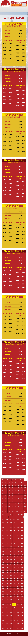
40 (21, 490)
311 (11, 604)
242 (22, 572)
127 (18, 522)
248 (22, 575)
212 (22, 559)
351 (3, 623)
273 (3, 588)
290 (22, 594)
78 (15, 503)
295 (18, 596)
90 (2, 509)
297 (3, 599)
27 (6, 487)
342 (14, 618)
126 (14, 522)
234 (14, 570)
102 (17, 511)
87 (18, 506)
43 (6, 493)
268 (7, 586)
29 (12, 487)
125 (11, 522)
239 (11, 572)
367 (18, 628)
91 (6, 509)
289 (18, 594)
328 (7, 612)
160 (7, 538)
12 (9, 482)
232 (7, 570)
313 (18, 604)
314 (22, 604)
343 (18, 618)
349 (18, 620)
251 (11, 578)
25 (25, 485)
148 (7, 533)
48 (21, 493)
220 (7, 564)
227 (11, 567)
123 (3, 522)
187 (18, 549)
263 (11, 583)
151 (18, 533)
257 (11, 580)
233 (11, 570)
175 (18, 543)
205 (18, 557)
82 (2, 506)
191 (11, 551)
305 (11, 602)
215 (11, 562)
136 (7, 527)
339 (3, 618)
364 (7, 628)
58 (2, 498)
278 (22, 588)
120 (14, 519)
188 (22, 549)
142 (7, 530)
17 (25, 482)
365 (11, 628)
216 (14, 562)
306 (14, 602)
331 (18, 612)
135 (3, 527)
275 (11, 588)
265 (18, 583)
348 (14, 620)
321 (3, 610)
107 (11, 514)
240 (14, 572)
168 (14, 541)
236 (22, 570)
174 (14, 543)
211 (18, 559)
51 (6, 495)
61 (12, 498)
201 (3, 557)
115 (18, 517)
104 (25, 511)
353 (11, 623)
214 (7, 562)
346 (7, 620)
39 (18, 490)
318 (14, 607)
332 (22, 612)
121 (18, 519)
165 (3, 541)
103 (21, 511)
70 (15, 501)
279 (3, 591)
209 (11, 559)
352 (7, 623)
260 (22, 580)
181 (18, 546)
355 (18, 623)
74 (2, 503)
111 (3, 517)
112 (7, 517)
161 (11, 538)
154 (7, 535)
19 (6, 485)
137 (11, 527)
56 (21, 495)
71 (18, 501)
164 (22, 538)
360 (14, 626)
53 (12, 495)
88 (21, 506)
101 (13, 511)
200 (22, 554)
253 (18, 578)
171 (3, 543)
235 (18, 570)
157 (18, 535)
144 (14, 530)
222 (14, 564)
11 (5, 482)
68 (9, 501)
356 (22, 623)
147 (3, 533)
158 (22, 535)
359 (11, 626)
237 (3, 572)
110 (22, 514)
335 (11, 615)
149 (11, 533)
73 (25, 501)
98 (2, 511)
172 (7, 543)
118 (7, 519)
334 (7, 615)
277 (18, 588)
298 (7, 599)
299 (11, 599)
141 (3, 530)
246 (14, 575)
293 (11, 596)
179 (11, 546)
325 (18, 610)
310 (7, 604)
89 (25, 506)
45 (12, 493)
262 (7, 583)
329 (11, 612)
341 (11, 618)
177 (3, 546)
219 (3, 564)
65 (25, 498)
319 (18, 607)
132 (14, 525)
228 (14, 567)
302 (22, 599)
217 (18, 562)
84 (9, 506)
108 (14, 514)
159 (3, 538)
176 (22, 543)
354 (14, 623)
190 (7, 551)
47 (18, 493)
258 (14, 580)
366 (14, 628)
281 (11, 591)
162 (14, 538)
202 (7, 557)
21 (12, 485)
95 (18, 509)
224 (22, 564)
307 (18, 602)
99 (6, 511)
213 (3, 562)
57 (25, 495)
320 (22, 607)
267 (3, 586)
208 (7, 559)
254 (22, 578)
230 (22, 567)
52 (9, 495)
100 (9, 511)
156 (14, 535)
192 (14, 551)
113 (10, 517)
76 (9, 503)
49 (25, 493)
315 (3, 607)
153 (3, 535)
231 (3, 570)
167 (11, 541)
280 (7, 591)
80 (21, 503)
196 (7, 554)
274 (7, 588)
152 (22, 533)
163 (18, 538)
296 (22, 596)
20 (9, 485)
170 (22, 541)
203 (11, 557)
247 (18, 575)
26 (2, 487)
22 (15, 485)
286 (7, 594)
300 (14, 599)
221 (11, 564)
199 (18, 554)
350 (22, 620)
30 (15, 487)
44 (9, 493)
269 (11, 586)
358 (7, 626)
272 (22, 586)
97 (25, 509)
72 (21, 501)
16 (21, 482)
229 (18, 567)
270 (14, 586)
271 (18, 586)
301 (18, 599)
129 (3, 525)
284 (22, 591)
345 (3, 620)
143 (11, 530)
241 (18, 572)
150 (14, 533)
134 (22, 525)
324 (14, 610)
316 (7, 607)
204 (14, 557)
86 (15, 506)
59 (6, 498)
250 (7, 578)
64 (21, 498)
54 (15, 495)
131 (11, 525)
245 (11, 575)
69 (12, 501)
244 (7, 575)
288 (14, 594)
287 (11, 594)
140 (22, 527)
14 (15, 482)
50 (2, 495)
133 (18, 525)
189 (3, 551)
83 (6, 506)
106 (7, 514)
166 (7, 541)
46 (15, 493)
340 (7, 618)
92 (9, 509)
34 (2, 490)
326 (22, 610)
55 (18, 495)
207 (3, 559)
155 (11, 535)
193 (18, 551)
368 (22, 628)
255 (3, 580)
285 (3, 594)
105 (3, 514)
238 (7, 572)
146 (22, 530)
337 (18, 615)
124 (7, 522)
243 (3, 575)
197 (11, 554)
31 (18, 487)
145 (18, 530)
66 (2, 501)
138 (14, 527)
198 (14, 554)
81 (25, 503)
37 (12, 490)
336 (14, 615)
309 (3, 604)
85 (12, 506)
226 (7, 567)
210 (14, 559)
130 (7, 525)
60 (9, 498)
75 (6, 503)
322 (7, 610)
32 (21, 487)
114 (14, 517)
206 (22, 557)
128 (22, 522)
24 (21, 485)
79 (18, 503)
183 (3, 549)
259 (18, 580)
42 (2, 493)
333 (3, 615)
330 (14, 612)
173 (11, 543)
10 (2, 482)
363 (3, 628)
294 (14, 596)
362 (22, 626)
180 (14, 546)
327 (3, 612)
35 (6, 490)
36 (9, 490)
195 (3, 554)
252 (14, 578)
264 (14, 583)
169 (18, 541)
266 (22, 583)
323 (11, 610)
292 (7, 596)
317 (11, 607)
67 (6, 501)
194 (22, 551)
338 (22, 615)
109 (18, 514)
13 (12, 482)
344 (22, 618)
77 (12, 503)
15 (18, 482)
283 (18, 591)
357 (3, 626)
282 (14, 591)
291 (3, 596)
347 (11, 620)
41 (25, 490)
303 (3, 602)
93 (12, 509)
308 (22, 602)
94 (15, 509)
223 (18, 564)
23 (18, 485)
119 (10, 519)
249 (3, 578)
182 (22, 546)
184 (7, 549)
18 (2, 485)
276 (14, 588)
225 (3, 567)
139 (18, 527)
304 (7, 602)
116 (21, 517)
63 (18, 498)
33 (25, 487)
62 (15, 498)
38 (15, 490)
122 (22, 519)
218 (22, 562)
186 (14, 549)
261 (3, 583)
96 (21, 509)
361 (18, 626)
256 (7, 580)
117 (3, 519)
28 (9, 487)
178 (7, 546)
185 (11, 549)
